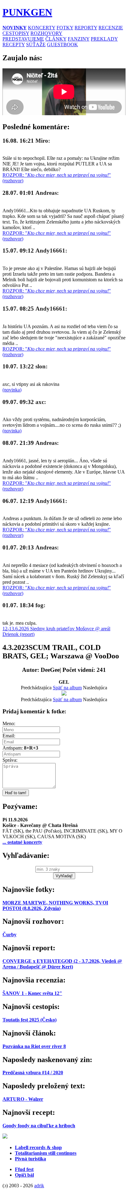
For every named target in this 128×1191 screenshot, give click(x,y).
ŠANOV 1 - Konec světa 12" (32, 993)
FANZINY (78, 39)
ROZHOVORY (46, 33)
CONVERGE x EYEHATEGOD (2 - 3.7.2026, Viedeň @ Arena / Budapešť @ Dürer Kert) (62, 963)
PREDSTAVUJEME (23, 39)
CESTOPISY (15, 33)
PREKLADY (104, 39)
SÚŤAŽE (36, 44)
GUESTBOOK (62, 44)
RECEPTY (13, 44)
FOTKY (65, 27)
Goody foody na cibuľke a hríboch (38, 1125)
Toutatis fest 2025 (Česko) (29, 1019)
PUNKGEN (27, 12)
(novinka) (11, 389)
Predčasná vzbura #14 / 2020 (32, 1072)
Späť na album (67, 687)
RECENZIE (110, 27)
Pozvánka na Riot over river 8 (34, 1046)
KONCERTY (41, 27)
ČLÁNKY (55, 39)
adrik (39, 1185)
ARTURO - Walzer (22, 1099)
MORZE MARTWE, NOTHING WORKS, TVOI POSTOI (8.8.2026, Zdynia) (55, 905)
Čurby (9, 934)
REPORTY (86, 27)
